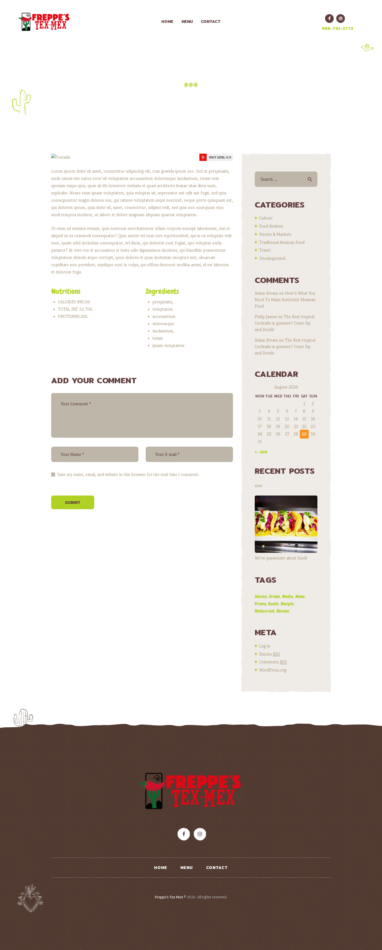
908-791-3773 (337, 28)
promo (260, 604)
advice (261, 596)
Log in (264, 646)
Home (158, 96)
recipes (287, 604)
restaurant (264, 611)
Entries (269, 654)
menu (300, 596)
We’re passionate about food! (281, 558)
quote (273, 604)
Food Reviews (271, 226)
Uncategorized (272, 258)
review (283, 611)
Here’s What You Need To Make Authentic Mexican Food (285, 299)
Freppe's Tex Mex (169, 897)
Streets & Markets (275, 234)
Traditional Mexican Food (282, 242)
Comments (273, 661)
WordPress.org (272, 670)
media (287, 596)
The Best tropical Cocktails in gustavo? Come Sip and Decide (284, 323)
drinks (274, 596)
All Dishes (188, 96)
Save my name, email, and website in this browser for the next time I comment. (128, 474)
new (258, 485)
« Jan (261, 452)
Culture (266, 218)
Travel (264, 250)
